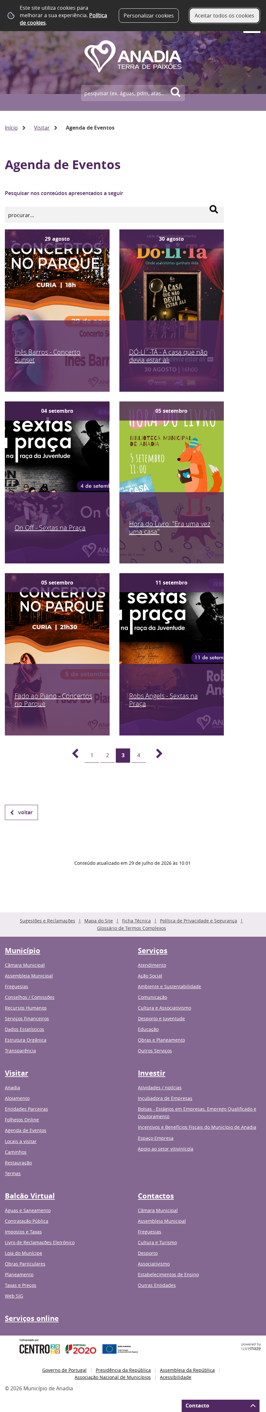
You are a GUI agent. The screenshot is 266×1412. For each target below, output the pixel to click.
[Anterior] (71, 755)
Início (11, 127)
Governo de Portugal (64, 1370)
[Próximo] (156, 755)
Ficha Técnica (136, 921)
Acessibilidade (175, 1377)
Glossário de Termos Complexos (131, 928)
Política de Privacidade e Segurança (198, 921)
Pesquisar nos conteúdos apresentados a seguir (64, 193)
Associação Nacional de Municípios (113, 1377)
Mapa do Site (98, 921)
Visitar (42, 127)
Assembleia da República (187, 1370)
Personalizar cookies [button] (149, 15)
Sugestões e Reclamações (47, 921)
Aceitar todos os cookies (224, 15)
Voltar (25, 812)
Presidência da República (123, 1370)
